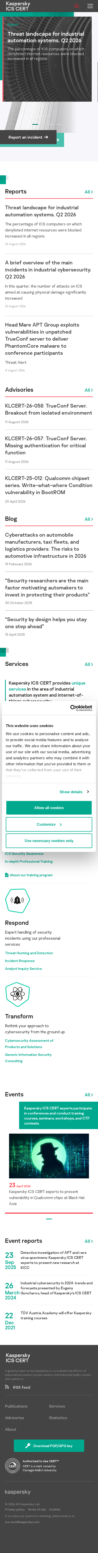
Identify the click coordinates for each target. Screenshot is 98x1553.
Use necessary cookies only (49, 841)
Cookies (54, 1509)
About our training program (31, 875)
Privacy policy (15, 1509)
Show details (71, 791)
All (87, 191)
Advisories (19, 389)
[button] (35, 124)
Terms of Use (37, 1509)
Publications (16, 1406)
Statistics (58, 1417)
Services (16, 663)
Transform (19, 1016)
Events (14, 1094)
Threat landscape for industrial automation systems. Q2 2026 (42, 211)
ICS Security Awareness (24, 853)
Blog (11, 518)
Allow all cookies (49, 808)
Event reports (23, 1240)
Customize (46, 824)
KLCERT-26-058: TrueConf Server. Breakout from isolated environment (48, 409)
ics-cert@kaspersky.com (22, 1522)
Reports (16, 191)
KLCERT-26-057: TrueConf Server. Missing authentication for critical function (46, 445)
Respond (17, 922)
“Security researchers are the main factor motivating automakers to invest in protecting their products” (47, 587)
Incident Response (20, 961)
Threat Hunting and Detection (29, 953)
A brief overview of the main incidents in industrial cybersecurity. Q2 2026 (48, 269)
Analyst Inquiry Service (23, 968)
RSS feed (19, 1387)
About (10, 1429)
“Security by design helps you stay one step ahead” (46, 622)
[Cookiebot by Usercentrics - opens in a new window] (70, 708)
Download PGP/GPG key (53, 1446)
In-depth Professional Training (29, 861)
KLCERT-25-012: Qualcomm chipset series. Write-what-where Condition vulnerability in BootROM (48, 485)
